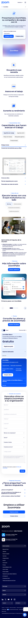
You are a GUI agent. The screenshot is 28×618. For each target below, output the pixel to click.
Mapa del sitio (4, 611)
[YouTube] (8, 599)
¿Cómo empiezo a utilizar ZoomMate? (10, 496)
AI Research (5, 576)
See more (4, 355)
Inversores (5, 562)
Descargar (5, 586)
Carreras (4, 556)
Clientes (4, 551)
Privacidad (7, 607)
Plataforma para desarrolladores (10, 573)
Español (4, 603)
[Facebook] (11, 599)
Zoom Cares (5, 569)
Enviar (22, 471)
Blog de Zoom (6, 549)
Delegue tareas (5, 145)
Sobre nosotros (6, 546)
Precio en (22, 330)
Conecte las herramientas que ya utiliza (11, 148)
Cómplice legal (4, 609)
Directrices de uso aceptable (21, 607)
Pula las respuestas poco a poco (9, 181)
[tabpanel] (14, 236)
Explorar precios (16, 512)
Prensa (4, 565)
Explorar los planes (14, 325)
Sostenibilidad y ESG (7, 567)
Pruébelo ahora (20, 37)
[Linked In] (2, 599)
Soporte (4, 595)
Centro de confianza (13, 607)
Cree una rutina (5, 178)
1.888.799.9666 (18, 531)
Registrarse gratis (9, 347)
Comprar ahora (9, 37)
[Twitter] (5, 599)
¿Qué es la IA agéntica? (7, 489)
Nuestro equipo (6, 553)
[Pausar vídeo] (23, 54)
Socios (4, 560)
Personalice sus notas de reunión (9, 184)
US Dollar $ (18, 603)
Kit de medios (5, 571)
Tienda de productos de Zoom (9, 580)
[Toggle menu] (25, 2)
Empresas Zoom (6, 578)
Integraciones (6, 558)
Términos (3, 607)
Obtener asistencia (14, 270)
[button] (25, 308)
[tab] (9, 133)
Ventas (4, 590)
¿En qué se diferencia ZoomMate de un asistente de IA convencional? (11, 493)
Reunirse (20, 2)
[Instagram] (14, 599)
